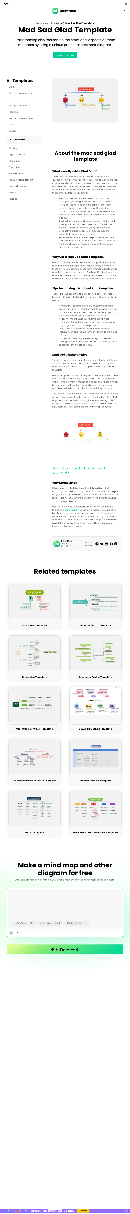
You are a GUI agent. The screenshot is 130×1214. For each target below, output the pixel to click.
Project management (20, 93)
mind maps (70, 509)
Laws (11, 124)
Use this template (35, 602)
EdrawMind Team (66, 542)
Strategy (13, 148)
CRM (11, 86)
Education (14, 167)
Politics (12, 192)
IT (9, 99)
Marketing (14, 161)
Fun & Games (16, 173)
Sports (12, 130)
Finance (13, 198)
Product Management (21, 179)
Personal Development (21, 118)
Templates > (43, 23)
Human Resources (19, 186)
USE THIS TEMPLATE (65, 55)
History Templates (19, 105)
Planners (13, 111)
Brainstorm (17, 139)
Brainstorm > (58, 23)
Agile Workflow (17, 154)
